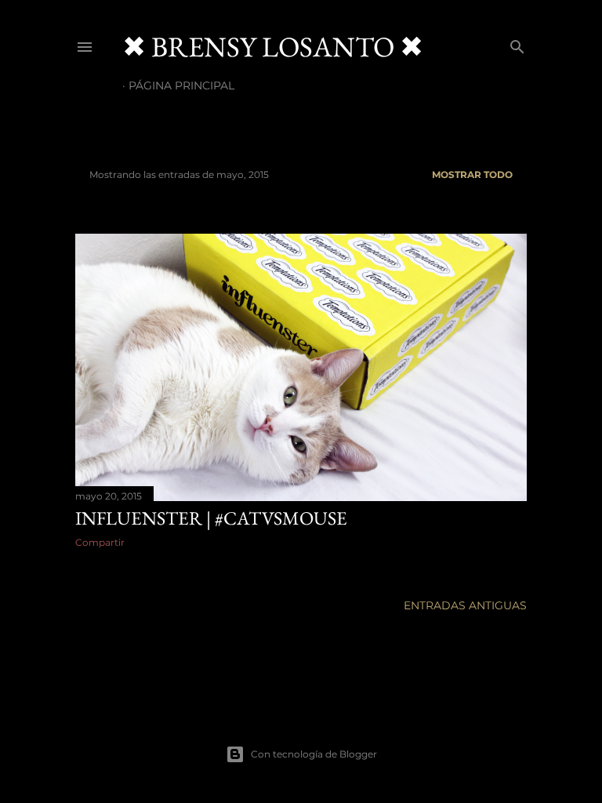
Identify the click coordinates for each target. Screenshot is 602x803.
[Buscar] (517, 43)
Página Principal (181, 85)
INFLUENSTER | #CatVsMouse (211, 518)
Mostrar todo (472, 174)
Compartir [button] (100, 542)
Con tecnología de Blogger (314, 754)
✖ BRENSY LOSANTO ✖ (272, 46)
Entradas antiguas (465, 605)
